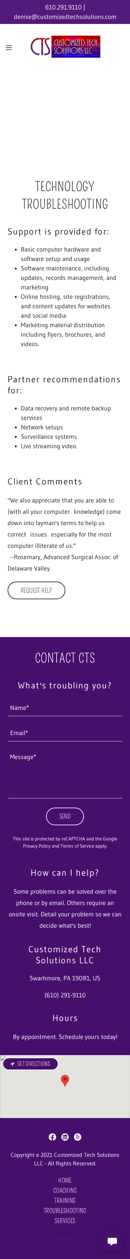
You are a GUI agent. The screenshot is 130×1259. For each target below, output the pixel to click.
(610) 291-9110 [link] (65, 995)
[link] (65, 47)
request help (36, 590)
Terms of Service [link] (77, 846)
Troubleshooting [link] (65, 1211)
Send (65, 816)
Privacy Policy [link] (36, 846)
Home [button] (65, 1180)
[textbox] (65, 707)
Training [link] (64, 1200)
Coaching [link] (65, 1190)
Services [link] (65, 1221)
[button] (11, 47)
